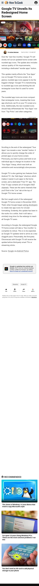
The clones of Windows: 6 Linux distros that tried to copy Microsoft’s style (18, 506)
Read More (34, 297)
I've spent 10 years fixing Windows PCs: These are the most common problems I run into (19, 538)
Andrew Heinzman (14, 52)
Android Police (23, 251)
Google (11, 251)
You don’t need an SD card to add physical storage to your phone (18, 570)
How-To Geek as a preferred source (21, 271)
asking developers (30, 205)
